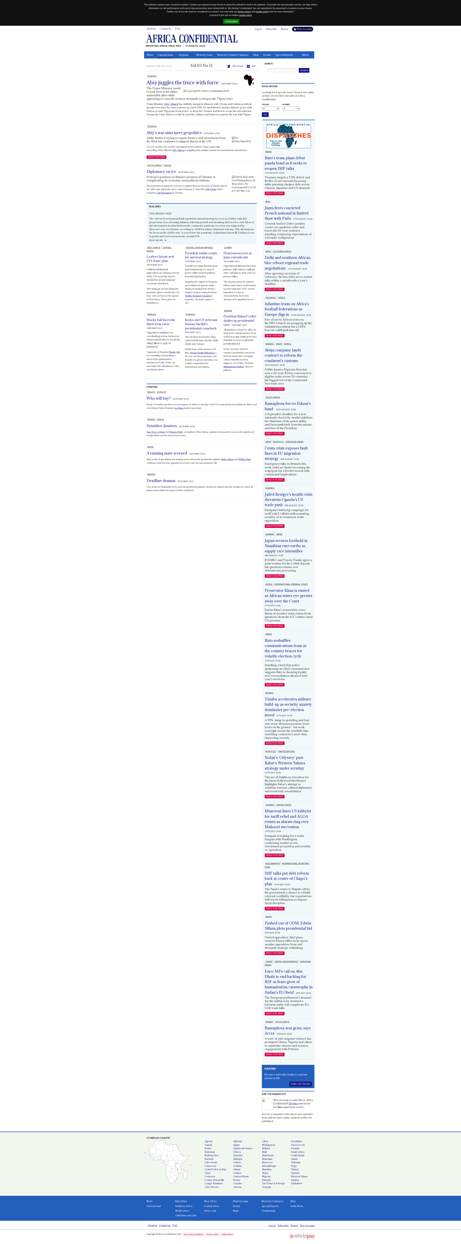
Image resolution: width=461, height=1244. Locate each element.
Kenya (236, 1180)
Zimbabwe (296, 1183)
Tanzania (295, 1162)
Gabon (237, 1162)
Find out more (300, 1084)
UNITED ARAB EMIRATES (286, 961)
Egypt (236, 1144)
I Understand (231, 21)
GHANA (269, 1022)
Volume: (265, 104)
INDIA (268, 251)
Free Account (304, 29)
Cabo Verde (211, 1162)
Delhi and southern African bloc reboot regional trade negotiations (287, 263)
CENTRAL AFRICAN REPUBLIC (199, 248)
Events (267, 54)
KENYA (150, 447)
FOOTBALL (270, 298)
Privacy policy (212, 1234)
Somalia (295, 1148)
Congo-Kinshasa (213, 1183)
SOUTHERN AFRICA (282, 251)
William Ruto (244, 459)
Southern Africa (183, 1206)
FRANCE (151, 419)
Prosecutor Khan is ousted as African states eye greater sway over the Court (289, 595)
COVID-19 (161, 392)
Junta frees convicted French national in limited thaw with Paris (286, 213)
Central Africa (211, 1206)
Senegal (266, 1187)
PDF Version (237, 66)
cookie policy (262, 11)
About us (151, 28)
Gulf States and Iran (185, 1215)
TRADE (279, 344)
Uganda (295, 1172)
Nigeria (266, 1176)
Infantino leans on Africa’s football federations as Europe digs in (287, 309)
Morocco (267, 1162)
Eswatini (237, 1155)
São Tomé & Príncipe (273, 1183)
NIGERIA (228, 311)
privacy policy (244, 11)
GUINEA (228, 248)
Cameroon (210, 1165)
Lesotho (237, 1183)
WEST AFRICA (153, 248)
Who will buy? (159, 398)
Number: (286, 104)
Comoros (210, 1176)
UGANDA (269, 488)
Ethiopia (237, 1158)
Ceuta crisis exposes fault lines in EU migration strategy (286, 453)
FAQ (177, 28)
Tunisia (295, 1169)
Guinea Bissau (241, 1176)
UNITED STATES (283, 805)
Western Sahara (299, 1176)
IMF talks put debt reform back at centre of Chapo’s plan (287, 878)
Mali (264, 1151)
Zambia (295, 1180)
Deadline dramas (161, 480)
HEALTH (151, 392)
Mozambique (269, 1165)
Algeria (208, 1141)
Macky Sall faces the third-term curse (161, 322)
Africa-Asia (210, 1210)
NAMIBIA (269, 534)
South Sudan (297, 1155)
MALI (267, 201)
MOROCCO (278, 442)
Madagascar (268, 1144)
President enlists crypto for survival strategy (201, 255)
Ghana (236, 1169)
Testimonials (268, 1210)
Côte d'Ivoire (212, 1187)
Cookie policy (227, 1234)
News (150, 54)
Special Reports (284, 54)
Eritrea (237, 1151)
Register (293, 1103)
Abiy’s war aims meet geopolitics (174, 132)
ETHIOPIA (151, 76)
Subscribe (271, 29)
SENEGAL (151, 314)
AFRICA (160, 419)
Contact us (165, 28)
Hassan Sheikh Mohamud (202, 352)
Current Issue (165, 54)
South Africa (297, 1151)
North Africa (182, 1210)
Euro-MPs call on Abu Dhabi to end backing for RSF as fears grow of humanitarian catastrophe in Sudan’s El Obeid (289, 982)
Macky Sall (174, 352)
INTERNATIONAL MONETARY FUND (287, 865)
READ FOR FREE (156, 157)
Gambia (237, 1165)
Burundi (209, 1158)
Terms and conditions (193, 1234)
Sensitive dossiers (162, 425)
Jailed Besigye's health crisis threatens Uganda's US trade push (288, 499)
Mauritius (267, 1158)
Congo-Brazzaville (214, 1180)
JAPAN (279, 534)
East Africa (181, 1201)
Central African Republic (217, 1169)
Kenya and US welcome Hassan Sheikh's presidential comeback (201, 324)
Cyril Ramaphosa (164, 192)
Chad (207, 1172)
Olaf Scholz (210, 189)
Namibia (266, 1169)
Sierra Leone (298, 1144)
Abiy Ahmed (171, 104)
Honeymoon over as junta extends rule (237, 255)
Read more (156, 240)
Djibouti (237, 1141)
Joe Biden (178, 408)
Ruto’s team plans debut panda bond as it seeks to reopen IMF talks (286, 163)
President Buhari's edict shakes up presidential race (239, 320)
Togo (294, 1165)
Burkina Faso (211, 1155)
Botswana (210, 1151)
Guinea (237, 1172)
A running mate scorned (167, 453)
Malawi (266, 1148)
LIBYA (268, 442)
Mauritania (268, 1155)
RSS (253, 66)
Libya (265, 1141)
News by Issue (204, 54)
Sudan (294, 1158)
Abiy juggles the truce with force (183, 82)
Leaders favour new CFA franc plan (160, 259)
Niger (265, 1172)
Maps (236, 1210)
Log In (258, 29)
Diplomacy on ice (161, 171)
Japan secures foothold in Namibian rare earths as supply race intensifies (286, 546)
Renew (284, 29)
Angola (208, 1144)
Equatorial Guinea (242, 1148)
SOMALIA (190, 314)
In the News (296, 1206)
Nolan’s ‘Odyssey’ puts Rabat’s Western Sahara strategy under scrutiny (285, 763)
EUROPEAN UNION (294, 442)
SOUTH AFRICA (154, 165)
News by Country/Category (233, 54)
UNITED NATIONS (286, 751)
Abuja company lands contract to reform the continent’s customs (283, 355)
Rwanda (266, 1180)
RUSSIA (167, 165)
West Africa (210, 1201)
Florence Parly (176, 432)
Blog (256, 54)
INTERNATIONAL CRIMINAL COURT (291, 584)
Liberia (237, 1187)
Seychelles (296, 1141)
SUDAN (268, 961)
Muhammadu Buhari (233, 366)
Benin (208, 1148)
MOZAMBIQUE (272, 863)
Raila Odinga (227, 459)
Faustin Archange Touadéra (198, 295)
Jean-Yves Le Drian (156, 432)
